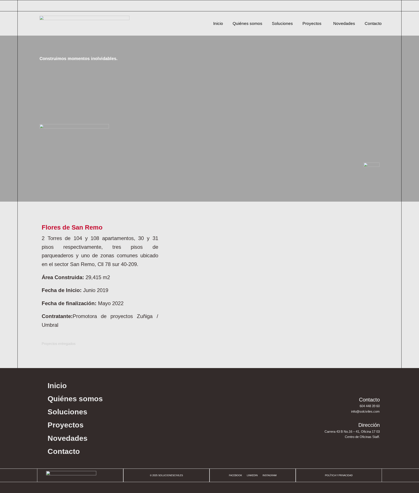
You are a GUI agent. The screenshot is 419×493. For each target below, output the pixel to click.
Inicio (218, 23)
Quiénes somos (247, 23)
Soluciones (282, 23)
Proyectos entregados (59, 344)
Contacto (373, 23)
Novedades (344, 23)
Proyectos (311, 23)
